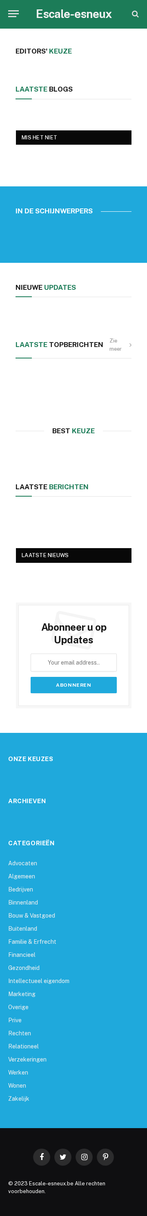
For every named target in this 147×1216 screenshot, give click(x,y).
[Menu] (13, 13)
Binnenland (23, 902)
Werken (18, 1072)
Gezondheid (24, 968)
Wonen (17, 1085)
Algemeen (21, 876)
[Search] (134, 13)
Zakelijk (18, 1098)
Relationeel (23, 1046)
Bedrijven (20, 889)
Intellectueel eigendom (38, 981)
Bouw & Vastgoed (31, 915)
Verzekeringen (27, 1059)
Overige (18, 1007)
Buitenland (22, 928)
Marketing (22, 994)
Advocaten (22, 863)
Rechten (19, 1033)
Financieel (22, 955)
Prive (15, 1020)
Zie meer (115, 345)
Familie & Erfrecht (32, 941)
